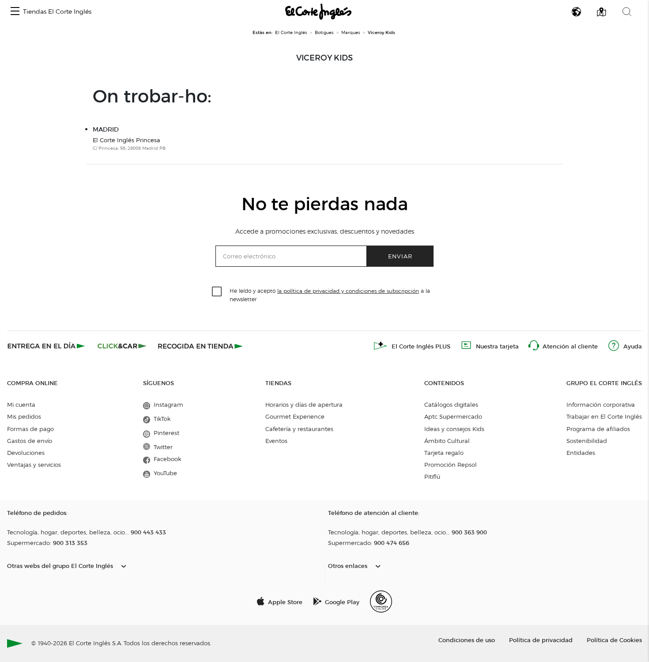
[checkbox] (217, 292)
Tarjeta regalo (444, 452)
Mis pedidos (24, 416)
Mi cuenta (21, 404)
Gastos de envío (29, 440)
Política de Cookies (614, 640)
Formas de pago (30, 428)
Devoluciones (26, 452)
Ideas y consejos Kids (454, 428)
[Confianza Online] (381, 601)
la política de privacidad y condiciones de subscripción (348, 290)
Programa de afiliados (598, 428)
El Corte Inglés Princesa (126, 140)
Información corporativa (600, 404)
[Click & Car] (122, 346)
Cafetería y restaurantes (299, 428)
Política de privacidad (541, 640)
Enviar (400, 256)
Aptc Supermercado (453, 416)
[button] (15, 12)
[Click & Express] (47, 346)
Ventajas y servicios (34, 464)
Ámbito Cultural (447, 440)
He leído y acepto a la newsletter (330, 295)
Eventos (276, 440)
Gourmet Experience (294, 416)
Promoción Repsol (450, 464)
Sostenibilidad (586, 440)
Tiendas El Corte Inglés (57, 11)
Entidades (580, 452)
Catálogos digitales (451, 404)
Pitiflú (432, 476)
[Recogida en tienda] (200, 346)
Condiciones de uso (466, 640)
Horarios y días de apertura (304, 404)
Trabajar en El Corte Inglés (604, 416)
